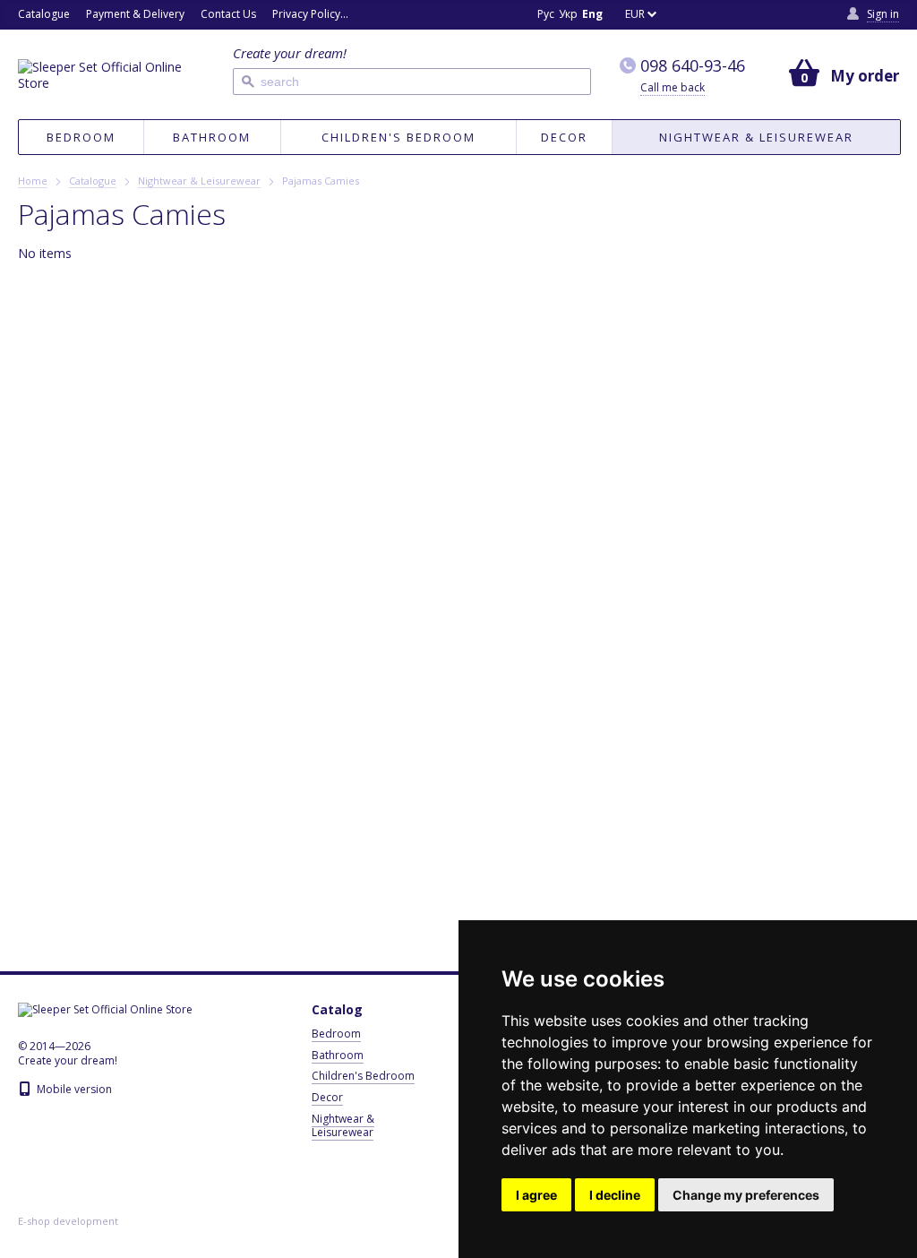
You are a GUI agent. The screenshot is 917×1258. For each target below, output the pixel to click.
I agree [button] (536, 1194)
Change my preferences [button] (746, 1194)
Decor (564, 137)
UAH (650, 187)
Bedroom (81, 137)
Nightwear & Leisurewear (756, 137)
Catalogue (44, 14)
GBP (650, 163)
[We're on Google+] (426, 14)
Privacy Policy (306, 14)
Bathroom (212, 137)
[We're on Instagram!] (476, 14)
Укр (568, 14)
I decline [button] (614, 1194)
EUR (635, 14)
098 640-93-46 (692, 66)
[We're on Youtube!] (451, 14)
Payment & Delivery (135, 14)
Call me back (672, 87)
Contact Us (228, 14)
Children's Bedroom (398, 137)
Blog (368, 14)
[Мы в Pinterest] (501, 14)
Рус (545, 14)
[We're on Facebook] (401, 14)
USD (650, 211)
